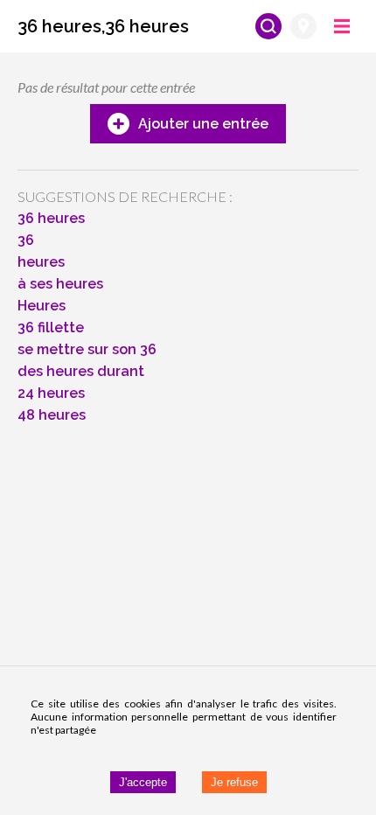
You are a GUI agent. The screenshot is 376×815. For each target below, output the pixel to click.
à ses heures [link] (60, 283)
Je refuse (234, 782)
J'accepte (143, 782)
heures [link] (41, 262)
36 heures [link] (51, 218)
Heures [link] (41, 305)
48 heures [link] (51, 415)
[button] (103, 26)
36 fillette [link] (50, 327)
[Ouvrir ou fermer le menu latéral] (342, 26)
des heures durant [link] (80, 371)
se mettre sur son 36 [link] (87, 349)
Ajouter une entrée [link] (203, 123)
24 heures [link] (51, 393)
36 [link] (25, 240)
